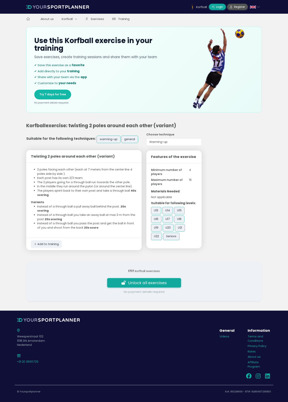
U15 (179, 210)
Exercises (97, 19)
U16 (156, 219)
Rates (252, 351)
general (129, 139)
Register (239, 7)
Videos (224, 336)
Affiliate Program (254, 364)
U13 (156, 210)
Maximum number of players (167, 182)
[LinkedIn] (267, 377)
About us (47, 19)
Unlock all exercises (147, 283)
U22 (156, 236)
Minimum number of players (166, 172)
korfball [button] (67, 19)
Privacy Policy (257, 346)
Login (219, 7)
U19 (156, 228)
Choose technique (160, 134)
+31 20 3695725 (27, 362)
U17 (168, 219)
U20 (168, 228)
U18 (179, 219)
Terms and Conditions (255, 338)
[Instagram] (258, 377)
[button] (255, 7)
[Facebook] (248, 377)
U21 (180, 228)
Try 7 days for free (52, 94)
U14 (167, 210)
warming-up (109, 139)
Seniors (171, 236)
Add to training (48, 244)
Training (124, 19)
